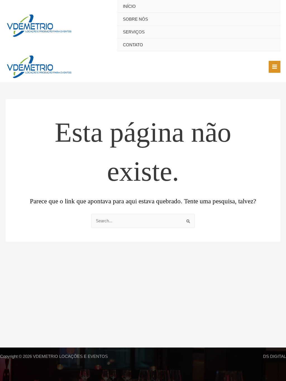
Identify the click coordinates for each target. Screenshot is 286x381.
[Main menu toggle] (275, 67)
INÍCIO (129, 6)
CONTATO (133, 44)
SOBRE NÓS (135, 19)
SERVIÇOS (134, 32)
